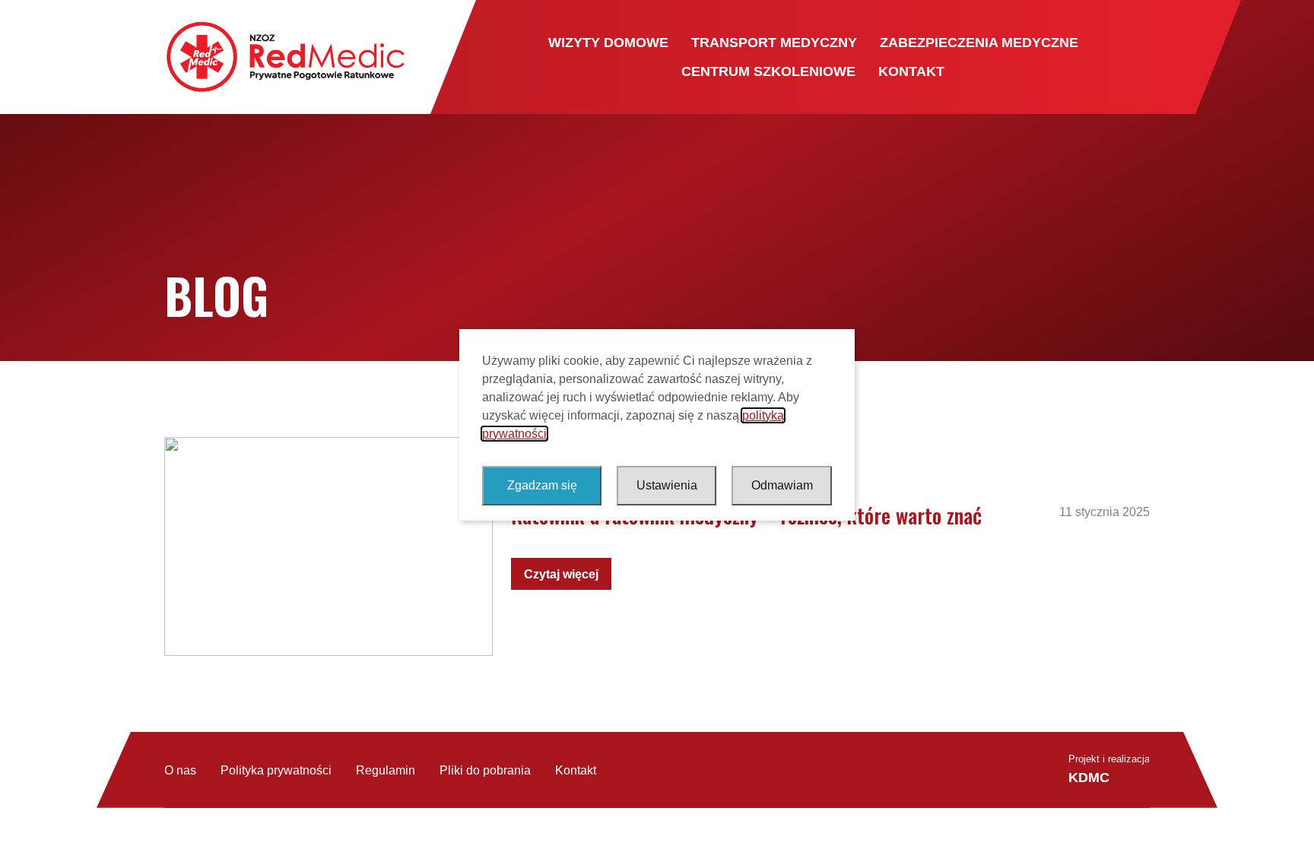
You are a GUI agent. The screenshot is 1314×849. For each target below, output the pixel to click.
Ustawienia (666, 485)
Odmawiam (782, 485)
